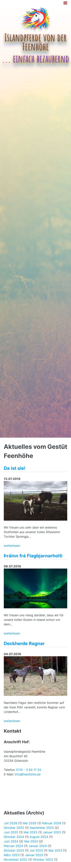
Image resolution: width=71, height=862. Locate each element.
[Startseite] (35, 31)
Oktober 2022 (43, 859)
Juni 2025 (11, 832)
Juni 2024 (11, 841)
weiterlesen (12, 546)
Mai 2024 (31, 841)
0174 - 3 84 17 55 (28, 770)
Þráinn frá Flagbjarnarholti (33, 556)
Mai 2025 (30, 832)
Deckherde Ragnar (24, 643)
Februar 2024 (13, 846)
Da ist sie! (14, 468)
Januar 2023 (34, 855)
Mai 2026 (29, 823)
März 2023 (12, 855)
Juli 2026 (10, 823)
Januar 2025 (52, 832)
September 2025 (42, 828)
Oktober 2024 (14, 837)
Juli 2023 (36, 850)
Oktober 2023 (14, 850)
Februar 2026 (51, 823)
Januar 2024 (38, 846)
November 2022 (15, 859)
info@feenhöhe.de (28, 774)
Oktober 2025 (14, 828)
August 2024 (39, 837)
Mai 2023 (55, 850)
